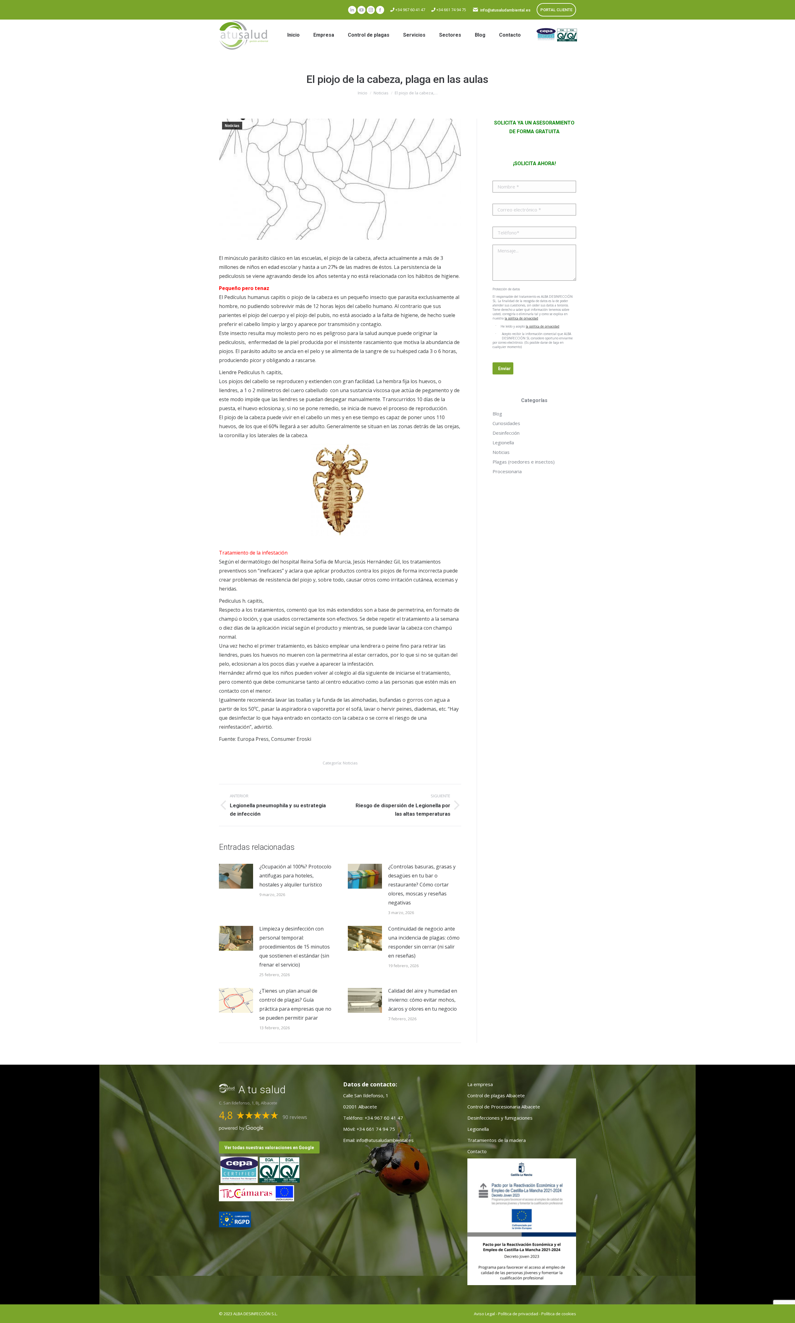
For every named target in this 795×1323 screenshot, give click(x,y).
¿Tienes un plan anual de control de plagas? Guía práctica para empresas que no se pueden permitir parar (295, 1004)
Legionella (503, 442)
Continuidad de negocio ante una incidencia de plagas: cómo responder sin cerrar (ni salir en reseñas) (424, 942)
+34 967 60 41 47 (409, 9)
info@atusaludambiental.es (505, 10)
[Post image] (236, 876)
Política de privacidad (518, 1313)
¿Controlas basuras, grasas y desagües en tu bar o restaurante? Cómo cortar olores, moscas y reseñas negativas (422, 884)
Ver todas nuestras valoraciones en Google (269, 1147)
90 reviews (295, 1117)
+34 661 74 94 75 (450, 9)
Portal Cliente (556, 9)
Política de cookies (558, 1313)
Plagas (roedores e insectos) (524, 462)
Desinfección (506, 433)
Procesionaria (507, 471)
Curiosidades (506, 423)
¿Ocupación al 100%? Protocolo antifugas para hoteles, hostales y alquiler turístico (295, 875)
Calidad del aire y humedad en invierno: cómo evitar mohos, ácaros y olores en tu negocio (422, 999)
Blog (497, 413)
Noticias (232, 126)
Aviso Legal (484, 1313)
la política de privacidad (521, 318)
